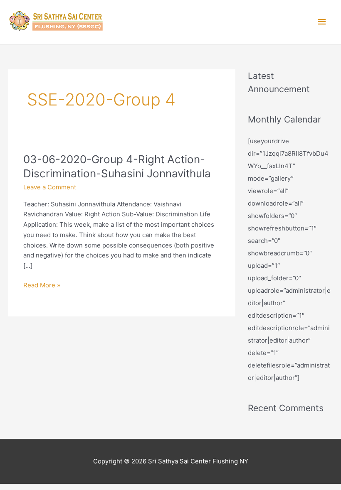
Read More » (41, 284)
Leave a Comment (49, 187)
